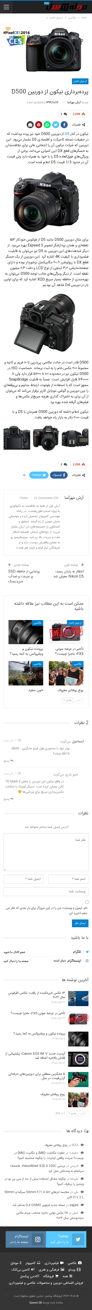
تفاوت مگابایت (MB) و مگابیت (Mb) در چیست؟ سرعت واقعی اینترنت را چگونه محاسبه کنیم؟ (49, 1155)
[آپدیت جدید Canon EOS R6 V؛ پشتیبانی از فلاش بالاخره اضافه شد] (78, 1059)
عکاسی (37, 623)
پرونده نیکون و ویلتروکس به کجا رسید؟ (39, 1034)
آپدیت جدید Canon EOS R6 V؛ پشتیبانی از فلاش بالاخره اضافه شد (35, 1056)
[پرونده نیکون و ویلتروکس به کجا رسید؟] (25, 632)
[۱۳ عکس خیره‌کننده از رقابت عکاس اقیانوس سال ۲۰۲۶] (78, 998)
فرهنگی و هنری (49, 1270)
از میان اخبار (80, 81)
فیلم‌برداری (52, 1263)
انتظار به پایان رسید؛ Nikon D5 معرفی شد (68, 574)
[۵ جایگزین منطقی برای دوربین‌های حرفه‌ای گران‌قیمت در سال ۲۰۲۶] (78, 1079)
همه (65, 1276)
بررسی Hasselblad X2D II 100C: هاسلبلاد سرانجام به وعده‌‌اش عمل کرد (47, 1168)
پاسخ (7, 761)
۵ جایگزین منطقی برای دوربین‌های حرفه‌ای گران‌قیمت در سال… (36, 1076)
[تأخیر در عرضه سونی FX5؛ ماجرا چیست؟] (66, 632)
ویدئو (71, 1270)
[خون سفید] (25, 673)
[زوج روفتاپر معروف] (66, 673)
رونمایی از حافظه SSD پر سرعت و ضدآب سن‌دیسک (24, 576)
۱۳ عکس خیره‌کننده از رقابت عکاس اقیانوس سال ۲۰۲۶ (36, 995)
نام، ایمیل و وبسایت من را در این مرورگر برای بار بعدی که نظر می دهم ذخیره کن (46, 911)
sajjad (74, 1205)
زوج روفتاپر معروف (52, 1094)
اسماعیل (78, 741)
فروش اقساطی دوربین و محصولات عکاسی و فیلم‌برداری (46, 1283)
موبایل (14, 1263)
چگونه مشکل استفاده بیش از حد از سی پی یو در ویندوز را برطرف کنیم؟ (44, 1181)
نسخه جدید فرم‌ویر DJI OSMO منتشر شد (39, 1205)
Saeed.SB (35, 1302)
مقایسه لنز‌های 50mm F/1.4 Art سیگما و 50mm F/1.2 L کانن (44, 1195)
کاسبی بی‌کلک (21, 1270)
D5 (67, 134)
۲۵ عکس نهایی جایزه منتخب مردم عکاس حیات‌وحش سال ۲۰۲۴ (50, 1215)
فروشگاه (48, 1276)
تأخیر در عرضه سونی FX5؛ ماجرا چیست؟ (38, 1013)
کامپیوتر (30, 1263)
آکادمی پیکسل (29, 1276)
